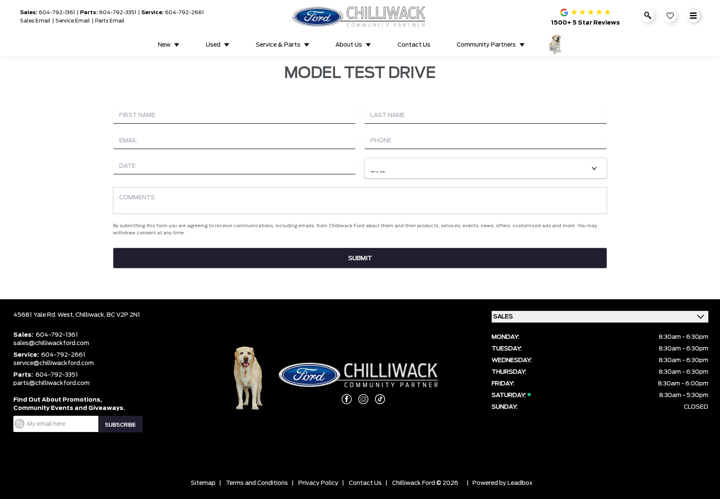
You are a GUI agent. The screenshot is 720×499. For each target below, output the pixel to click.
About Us (348, 45)
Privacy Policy (318, 483)
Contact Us (414, 45)
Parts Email (110, 20)
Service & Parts (278, 45)
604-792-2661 (184, 12)
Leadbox (520, 483)
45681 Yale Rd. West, (44, 315)
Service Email (72, 20)
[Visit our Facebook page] (343, 399)
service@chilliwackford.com (53, 363)
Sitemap (203, 483)
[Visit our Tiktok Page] (376, 399)
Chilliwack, (91, 315)
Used (213, 45)
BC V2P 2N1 (123, 315)
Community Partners (486, 45)
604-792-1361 (57, 12)
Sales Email (35, 20)
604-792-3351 (117, 12)
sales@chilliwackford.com (51, 343)
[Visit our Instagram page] (360, 399)
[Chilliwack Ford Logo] (360, 16)
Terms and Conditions (257, 483)
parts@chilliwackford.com (51, 383)
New (164, 45)
